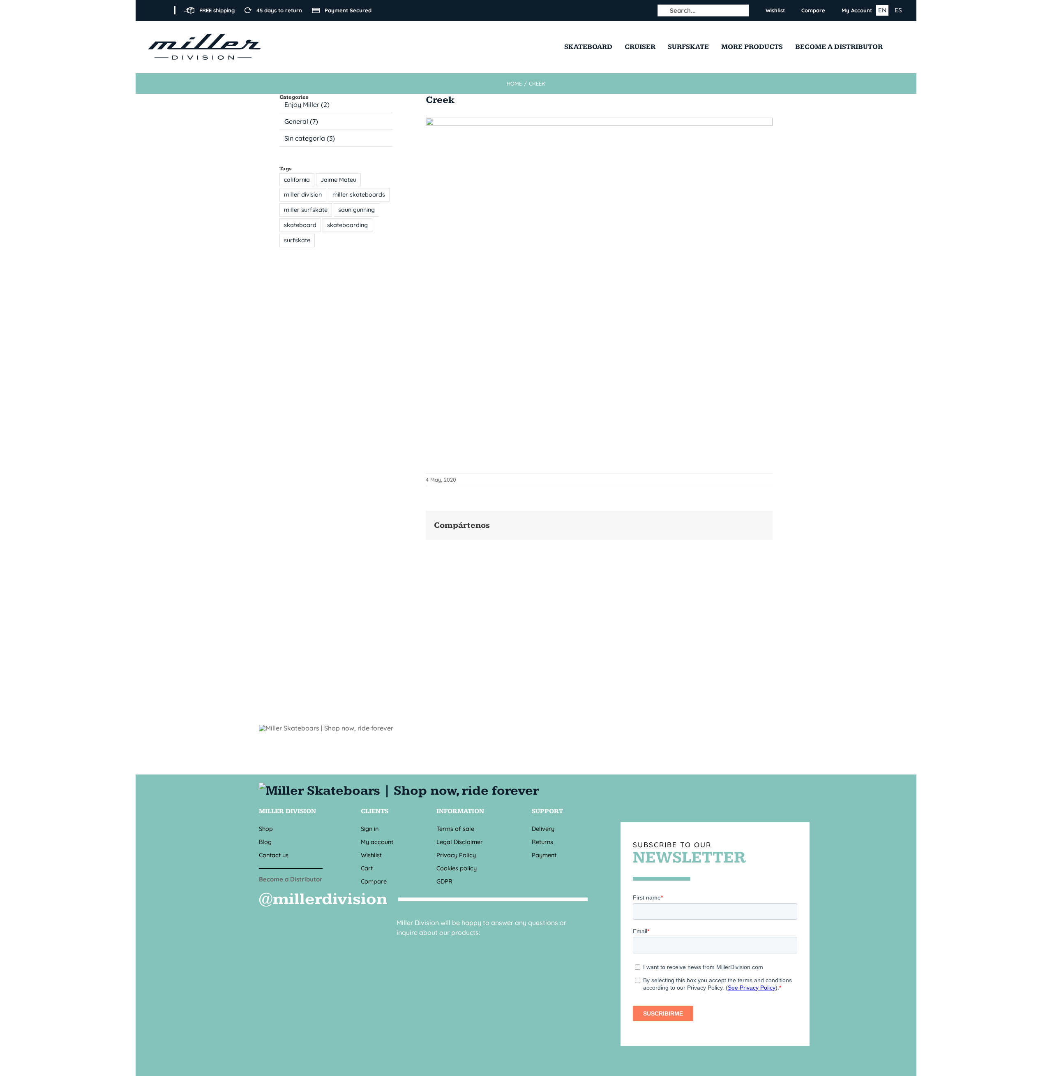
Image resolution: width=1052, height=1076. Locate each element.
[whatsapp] (439, 947)
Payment (544, 855)
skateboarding (347, 225)
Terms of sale (455, 829)
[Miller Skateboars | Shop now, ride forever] (401, 791)
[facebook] (150, 10)
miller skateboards (358, 194)
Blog (265, 842)
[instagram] (163, 10)
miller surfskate (306, 209)
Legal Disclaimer (459, 842)
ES (898, 10)
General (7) (301, 121)
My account (377, 842)
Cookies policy (456, 868)
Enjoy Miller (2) (307, 104)
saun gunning (356, 209)
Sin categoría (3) (309, 138)
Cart (367, 868)
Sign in (369, 829)
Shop (266, 829)
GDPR (444, 881)
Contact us (273, 855)
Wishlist (371, 855)
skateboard (300, 225)
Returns (542, 842)
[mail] (417, 947)
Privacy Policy (456, 855)
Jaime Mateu (338, 179)
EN (882, 10)
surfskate (297, 240)
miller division (303, 194)
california (297, 179)
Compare (374, 881)
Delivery (543, 829)
